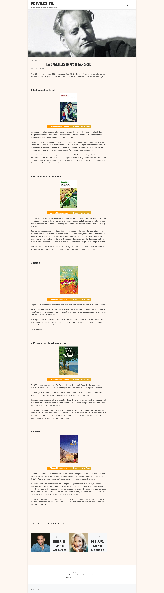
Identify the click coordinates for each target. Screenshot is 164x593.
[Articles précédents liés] (100, 528)
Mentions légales (35, 590)
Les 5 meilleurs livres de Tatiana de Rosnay (97, 546)
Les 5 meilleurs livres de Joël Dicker (59, 544)
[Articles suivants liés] (105, 528)
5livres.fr (38, 587)
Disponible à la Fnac (81, 126)
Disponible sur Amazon (59, 126)
